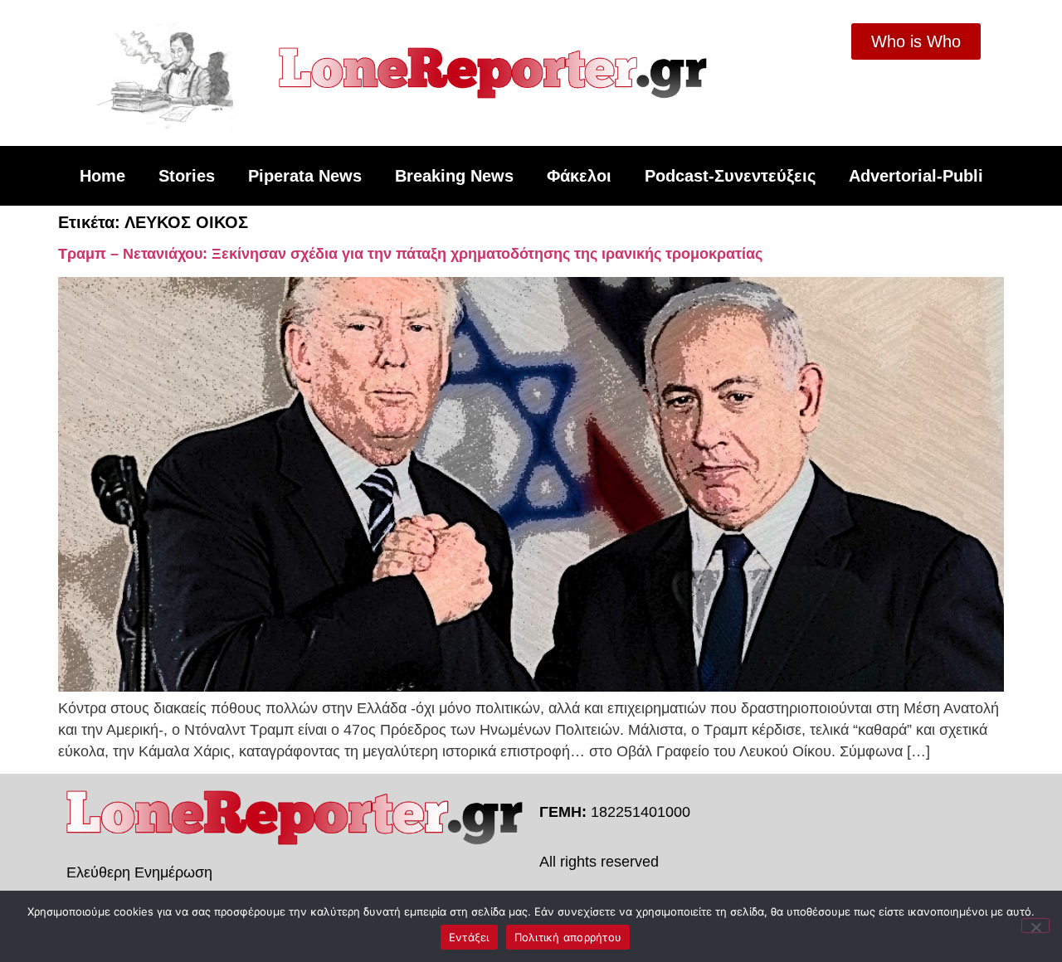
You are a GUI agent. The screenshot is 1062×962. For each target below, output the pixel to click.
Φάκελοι (579, 176)
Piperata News (305, 176)
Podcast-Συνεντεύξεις (730, 176)
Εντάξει (469, 937)
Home (102, 176)
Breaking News (454, 176)
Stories (186, 176)
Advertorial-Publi (916, 176)
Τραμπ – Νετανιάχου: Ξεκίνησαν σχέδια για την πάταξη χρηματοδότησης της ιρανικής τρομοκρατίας (410, 253)
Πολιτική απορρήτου (568, 937)
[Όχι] (1035, 925)
